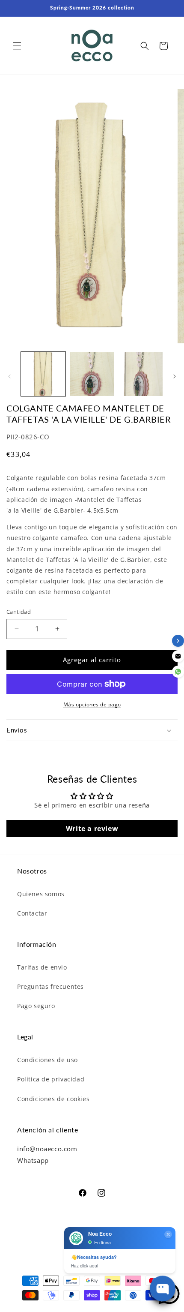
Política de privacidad (50, 1079)
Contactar (32, 913)
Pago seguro (36, 1006)
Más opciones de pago (92, 704)
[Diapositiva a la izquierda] (9, 376)
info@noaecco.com (47, 1148)
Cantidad (18, 611)
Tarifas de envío (42, 967)
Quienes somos (41, 894)
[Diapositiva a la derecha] (174, 376)
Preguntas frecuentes (50, 986)
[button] (17, 45)
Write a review (92, 828)
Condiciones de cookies (53, 1099)
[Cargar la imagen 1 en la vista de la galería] (43, 374)
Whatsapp (33, 1160)
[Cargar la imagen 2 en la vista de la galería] (92, 374)
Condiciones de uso (47, 1060)
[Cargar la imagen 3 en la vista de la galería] (140, 374)
